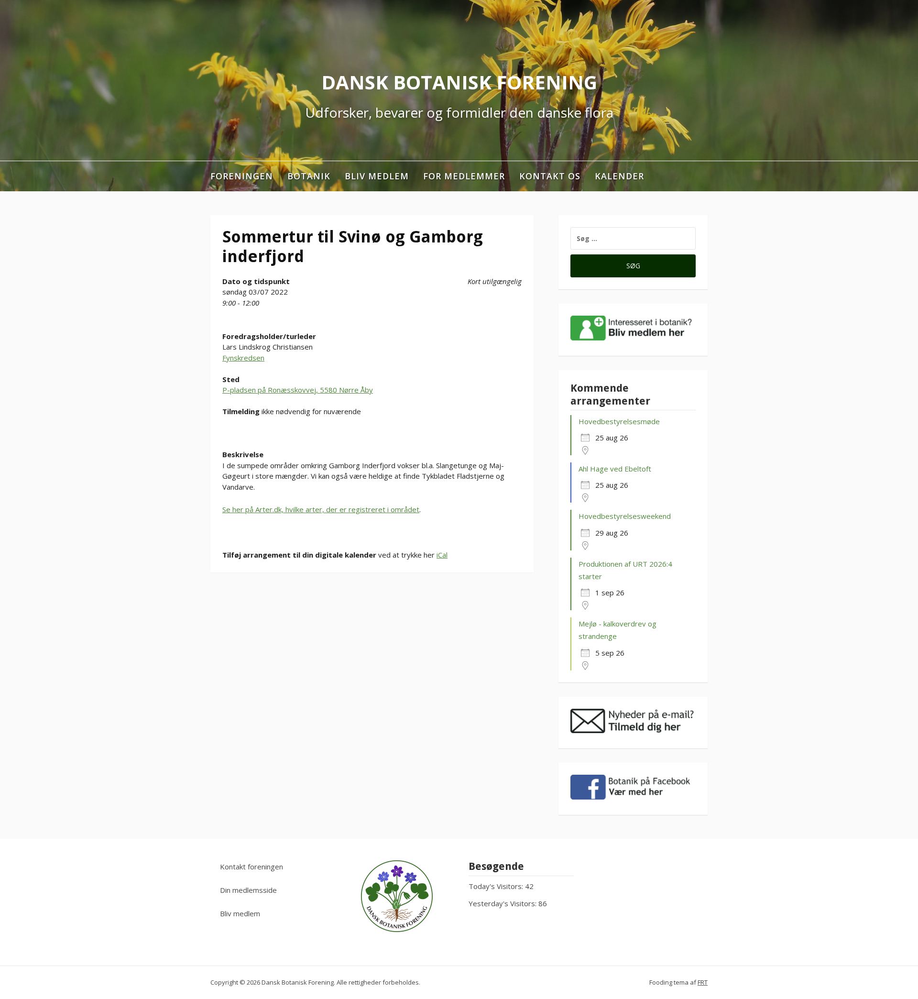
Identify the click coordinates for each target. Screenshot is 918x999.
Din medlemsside (248, 890)
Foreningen (241, 176)
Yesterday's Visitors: (503, 903)
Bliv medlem (377, 176)
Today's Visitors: (497, 886)
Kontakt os (549, 176)
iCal (442, 555)
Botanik (308, 176)
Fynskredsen (243, 357)
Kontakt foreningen (251, 866)
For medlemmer (464, 176)
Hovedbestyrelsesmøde (619, 421)
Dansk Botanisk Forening (459, 82)
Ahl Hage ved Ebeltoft (615, 468)
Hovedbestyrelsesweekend (625, 516)
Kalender (619, 176)
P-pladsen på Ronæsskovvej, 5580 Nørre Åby (297, 390)
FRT (703, 982)
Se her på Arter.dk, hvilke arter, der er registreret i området (320, 509)
